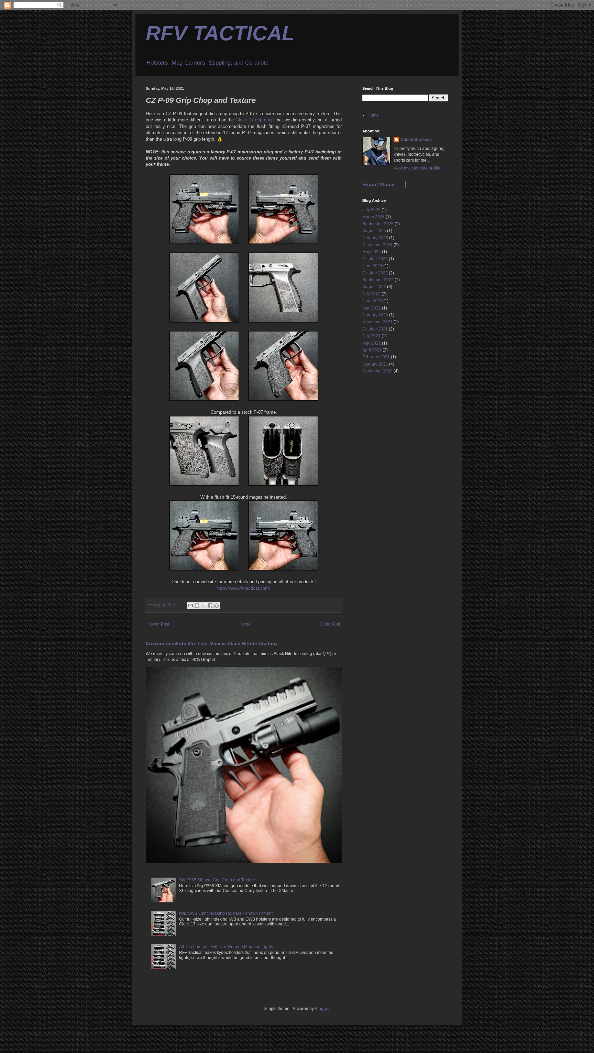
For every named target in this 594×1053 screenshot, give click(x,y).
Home (245, 624)
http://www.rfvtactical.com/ (243, 588)
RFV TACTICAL (220, 33)
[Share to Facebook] (210, 605)
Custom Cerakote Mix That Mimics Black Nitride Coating (211, 643)
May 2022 (371, 308)
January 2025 (375, 238)
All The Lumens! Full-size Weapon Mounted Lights (226, 946)
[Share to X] (203, 605)
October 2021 (375, 329)
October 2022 (375, 273)
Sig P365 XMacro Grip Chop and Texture (217, 880)
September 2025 (378, 223)
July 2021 (371, 336)
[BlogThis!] (197, 605)
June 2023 (372, 265)
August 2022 (374, 286)
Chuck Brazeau (415, 139)
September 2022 (378, 280)
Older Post (330, 624)
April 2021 (372, 350)
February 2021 (376, 357)
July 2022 (371, 294)
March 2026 (373, 217)
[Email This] (190, 605)
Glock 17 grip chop (254, 119)
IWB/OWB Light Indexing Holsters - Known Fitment (226, 913)
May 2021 (371, 343)
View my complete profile (417, 168)
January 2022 (375, 315)
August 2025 (374, 230)
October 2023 (375, 259)
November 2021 (377, 321)
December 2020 (377, 371)
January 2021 (375, 364)
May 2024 (371, 251)
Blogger (322, 1008)
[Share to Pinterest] (216, 605)
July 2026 (371, 209)
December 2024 (377, 244)
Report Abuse (378, 184)
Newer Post (158, 624)
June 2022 (372, 300)
